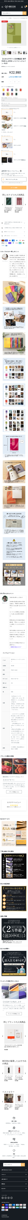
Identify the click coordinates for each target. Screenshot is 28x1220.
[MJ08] (8, 90)
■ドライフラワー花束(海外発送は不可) (10, 108)
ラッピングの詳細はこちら (14, 1013)
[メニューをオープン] (2, 7)
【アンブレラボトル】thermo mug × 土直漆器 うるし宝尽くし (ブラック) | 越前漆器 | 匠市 (8, 1077)
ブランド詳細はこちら (14, 791)
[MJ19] (4, 94)
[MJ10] (12, 90)
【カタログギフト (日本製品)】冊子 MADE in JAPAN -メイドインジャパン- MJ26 (19, 209)
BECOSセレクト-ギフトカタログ (8, 66)
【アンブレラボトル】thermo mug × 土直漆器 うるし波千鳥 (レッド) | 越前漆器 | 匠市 (19, 1077)
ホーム (3, 18)
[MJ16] (21, 90)
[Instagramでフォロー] (8, 1198)
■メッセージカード (6, 135)
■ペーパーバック (5, 150)
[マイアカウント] (22, 7)
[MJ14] (16, 90)
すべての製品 (9, 18)
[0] (25, 7)
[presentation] (3, 204)
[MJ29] (16, 94)
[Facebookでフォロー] (3, 1198)
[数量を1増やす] (19, 81)
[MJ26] (12, 94)
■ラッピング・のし (6, 103)
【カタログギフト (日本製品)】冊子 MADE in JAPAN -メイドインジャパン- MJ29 (8, 209)
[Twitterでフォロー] (6, 1198)
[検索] (24, 13)
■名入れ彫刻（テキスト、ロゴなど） (10, 97)
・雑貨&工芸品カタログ (15, 647)
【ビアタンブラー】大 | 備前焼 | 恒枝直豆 (19, 1106)
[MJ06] (4, 90)
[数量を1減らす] (10, 81)
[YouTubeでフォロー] (11, 1198)
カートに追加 (14, 187)
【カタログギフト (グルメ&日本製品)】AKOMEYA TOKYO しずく (13, 1045)
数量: (3, 81)
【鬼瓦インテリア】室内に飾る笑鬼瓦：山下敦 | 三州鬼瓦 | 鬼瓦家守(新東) (8, 1106)
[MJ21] (8, 94)
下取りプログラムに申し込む (12, 179)
